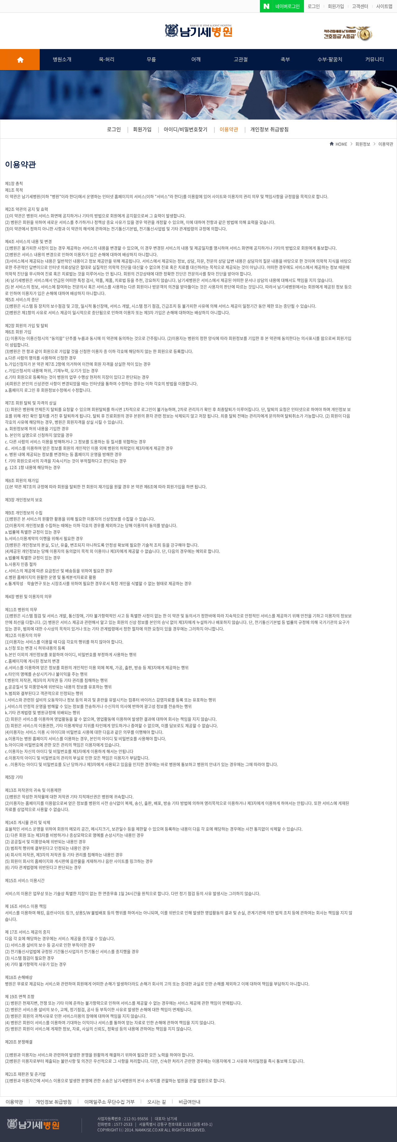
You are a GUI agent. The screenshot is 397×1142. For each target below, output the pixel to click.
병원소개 (62, 59)
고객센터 (360, 6)
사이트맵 (384, 6)
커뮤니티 (374, 59)
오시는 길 (156, 1101)
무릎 (151, 59)
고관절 (241, 59)
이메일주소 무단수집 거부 (109, 1101)
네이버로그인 (287, 6)
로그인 (314, 6)
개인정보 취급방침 (269, 129)
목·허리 (106, 59)
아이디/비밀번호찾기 (185, 129)
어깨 (196, 59)
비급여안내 (189, 1101)
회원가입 (336, 6)
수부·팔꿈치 (330, 59)
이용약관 (229, 129)
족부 (285, 59)
